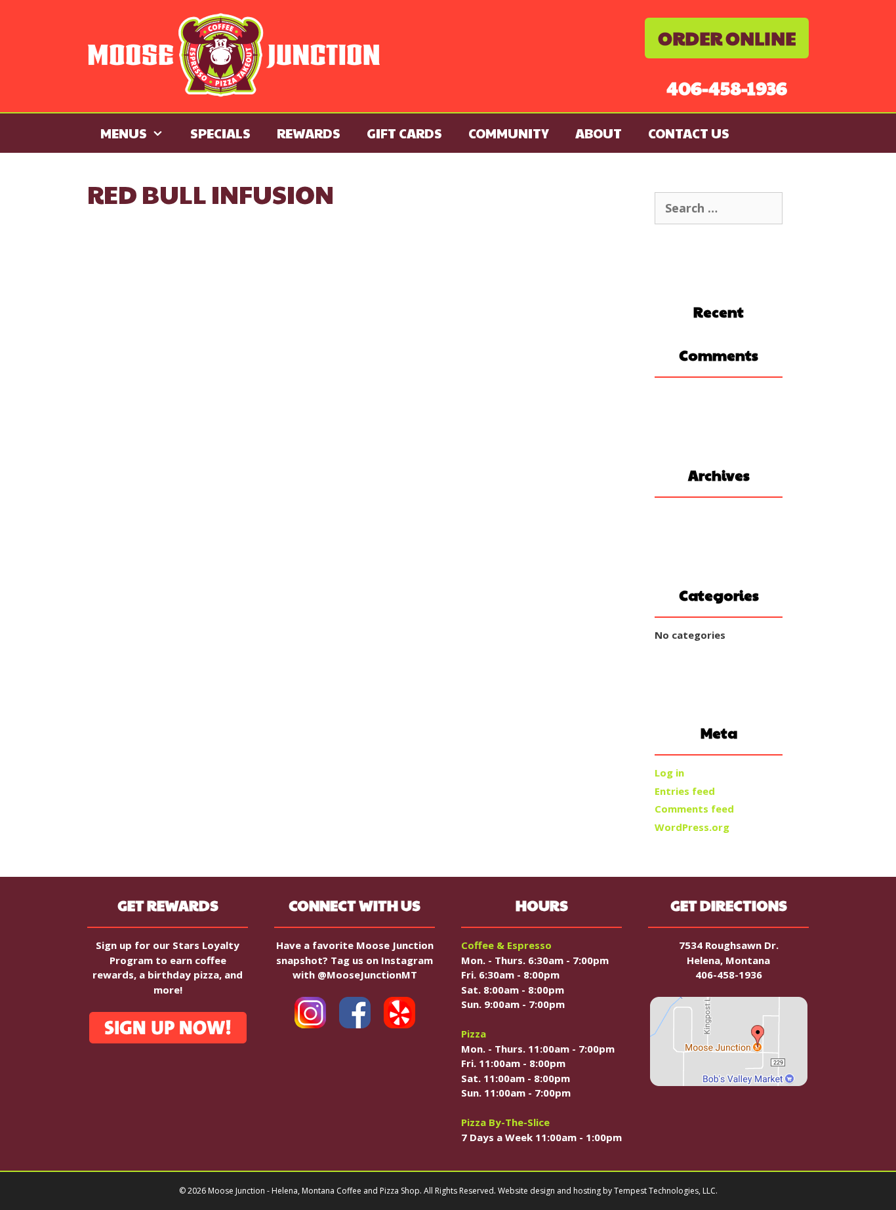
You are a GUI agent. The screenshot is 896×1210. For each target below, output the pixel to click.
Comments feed (694, 808)
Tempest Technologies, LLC (665, 1190)
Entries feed (685, 790)
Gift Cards (404, 133)
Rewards (308, 133)
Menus (123, 133)
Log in (669, 772)
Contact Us (688, 133)
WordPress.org (692, 827)
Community (508, 133)
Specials (220, 133)
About (598, 133)
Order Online (727, 37)
